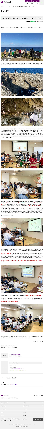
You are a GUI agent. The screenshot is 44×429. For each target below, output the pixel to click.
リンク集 (9, 420)
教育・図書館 (25, 409)
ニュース (2, 415)
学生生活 (2, 412)
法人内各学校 (4, 420)
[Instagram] (37, 395)
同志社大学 (3, 6)
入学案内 (24, 403)
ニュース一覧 (8, 6)
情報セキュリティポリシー (26, 424)
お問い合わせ (11, 424)
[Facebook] (39, 395)
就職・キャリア (25, 412)
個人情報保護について (18, 424)
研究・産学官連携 (26, 406)
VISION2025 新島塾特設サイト (16, 354)
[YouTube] (42, 395)
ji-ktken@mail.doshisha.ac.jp (17, 368)
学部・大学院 (3, 406)
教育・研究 (8, 377)
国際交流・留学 (3, 409)
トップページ (12, 384)
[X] (34, 395)
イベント (24, 415)
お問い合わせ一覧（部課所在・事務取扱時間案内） (18, 370)
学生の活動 (14, 377)
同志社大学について (4, 403)
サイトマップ (33, 424)
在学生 (16, 384)
